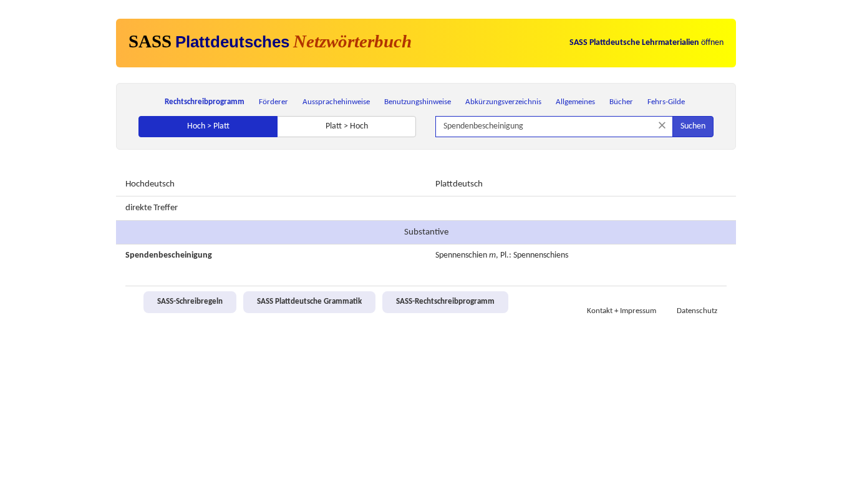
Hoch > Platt (208, 126)
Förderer (273, 102)
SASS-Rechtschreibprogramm (445, 302)
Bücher (621, 102)
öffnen (646, 42)
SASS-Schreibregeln (190, 302)
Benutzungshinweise (417, 102)
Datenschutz (697, 311)
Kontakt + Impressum (621, 311)
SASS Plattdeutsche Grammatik (309, 302)
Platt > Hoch (347, 126)
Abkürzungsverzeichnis (503, 102)
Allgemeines (575, 102)
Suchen (692, 126)
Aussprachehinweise (336, 102)
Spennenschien (461, 255)
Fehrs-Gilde (666, 102)
